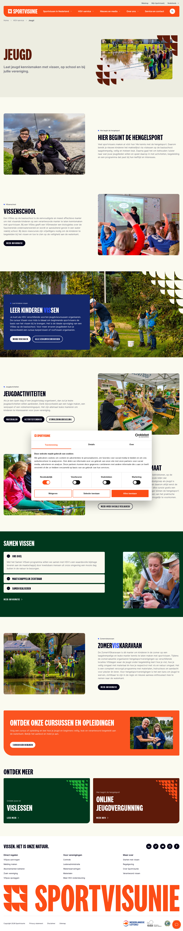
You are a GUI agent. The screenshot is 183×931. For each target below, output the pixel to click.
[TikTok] (155, 846)
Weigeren (52, 493)
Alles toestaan (130, 493)
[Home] (22, 11)
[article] (47, 800)
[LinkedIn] (149, 846)
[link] (14, 243)
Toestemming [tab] (51, 445)
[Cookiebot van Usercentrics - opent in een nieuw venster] (137, 436)
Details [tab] (91, 444)
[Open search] (172, 11)
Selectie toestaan (91, 493)
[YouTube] (162, 846)
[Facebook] (176, 846)
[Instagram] (169, 846)
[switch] (76, 482)
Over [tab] (131, 444)
